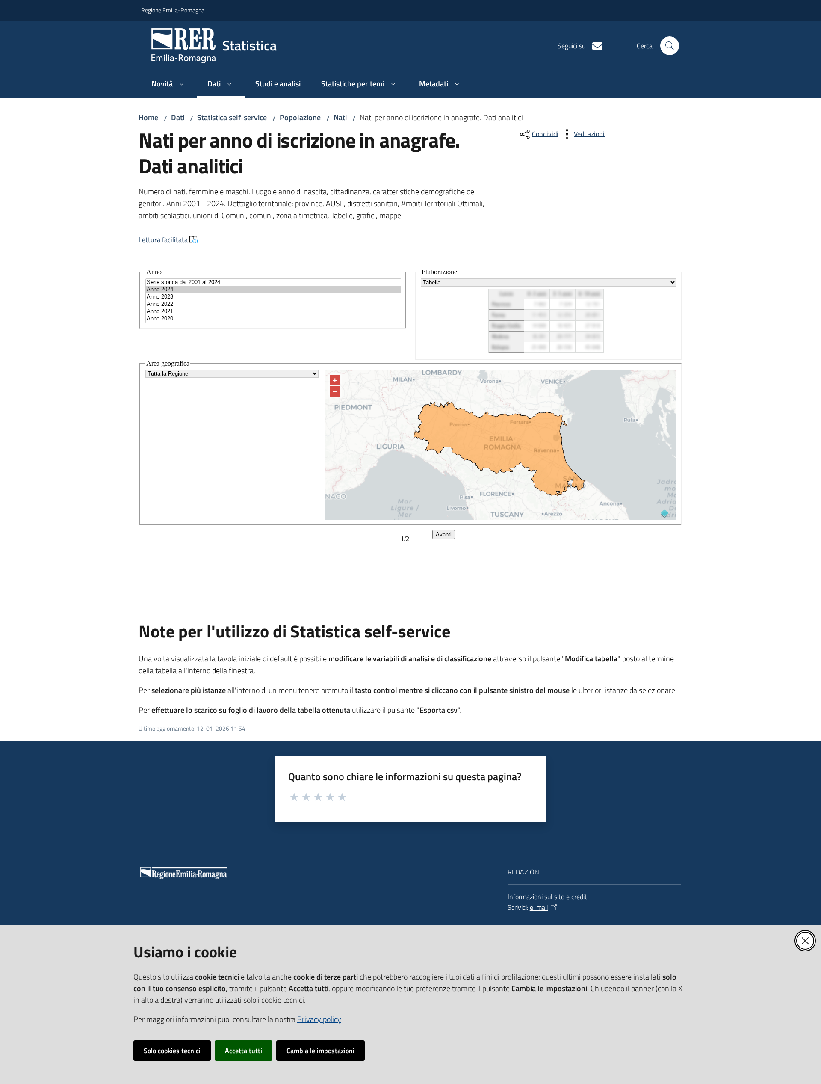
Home (148, 117)
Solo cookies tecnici (172, 1050)
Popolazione (300, 117)
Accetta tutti (243, 1050)
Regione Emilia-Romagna (172, 10)
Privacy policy (319, 1019)
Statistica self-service (232, 117)
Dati (177, 117)
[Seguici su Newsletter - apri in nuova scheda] (593, 45)
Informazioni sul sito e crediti (548, 896)
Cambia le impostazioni (320, 1050)
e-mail (539, 907)
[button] (669, 46)
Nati (340, 117)
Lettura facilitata (163, 239)
